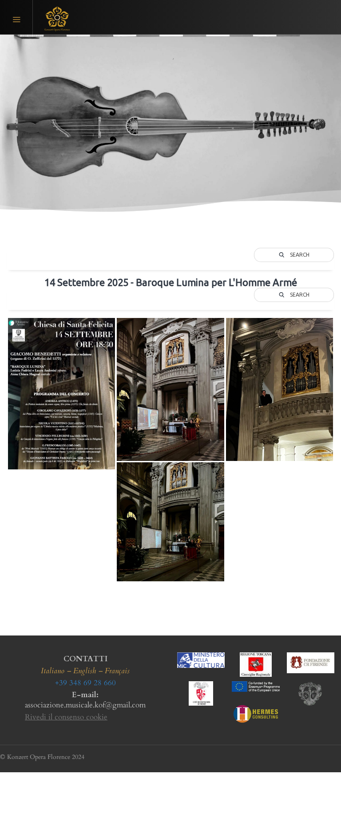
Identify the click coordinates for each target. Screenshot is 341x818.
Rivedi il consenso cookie (66, 717)
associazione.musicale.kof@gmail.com (85, 705)
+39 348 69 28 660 (85, 683)
